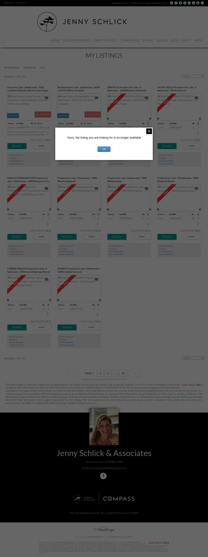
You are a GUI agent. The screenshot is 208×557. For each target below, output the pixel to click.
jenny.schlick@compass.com (110, 467)
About (186, 40)
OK (104, 149)
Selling (162, 40)
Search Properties (76, 40)
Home (55, 40)
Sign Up (20, 2)
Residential (29, 67)
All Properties (12, 67)
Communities (129, 40)
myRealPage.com (104, 530)
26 (123, 373)
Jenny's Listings (104, 40)
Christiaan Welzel (94, 537)
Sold (42, 67)
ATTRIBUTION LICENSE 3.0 (121, 537)
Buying (148, 40)
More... (199, 40)
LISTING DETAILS (16, 146)
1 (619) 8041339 (16, 161)
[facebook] (104, 475)
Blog (174, 40)
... (115, 373)
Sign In (8, 2)
